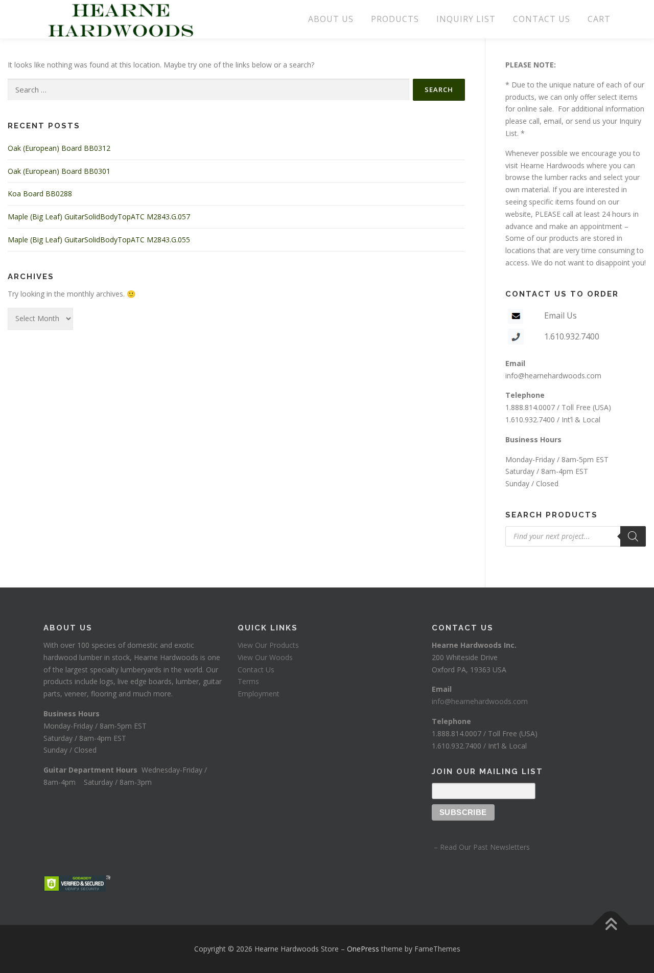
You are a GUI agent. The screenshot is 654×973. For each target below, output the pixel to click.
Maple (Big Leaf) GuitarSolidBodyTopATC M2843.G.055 (99, 239)
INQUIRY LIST (466, 19)
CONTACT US (541, 19)
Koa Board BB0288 (40, 193)
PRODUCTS (395, 19)
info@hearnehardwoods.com (553, 375)
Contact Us (256, 669)
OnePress (363, 949)
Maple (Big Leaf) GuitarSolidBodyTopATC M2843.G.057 (99, 216)
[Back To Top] (611, 925)
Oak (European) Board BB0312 (59, 148)
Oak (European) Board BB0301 (59, 171)
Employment (258, 693)
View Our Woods (265, 657)
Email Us (560, 315)
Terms (248, 681)
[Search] (633, 536)
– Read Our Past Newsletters (481, 847)
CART (599, 19)
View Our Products (268, 645)
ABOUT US (331, 19)
